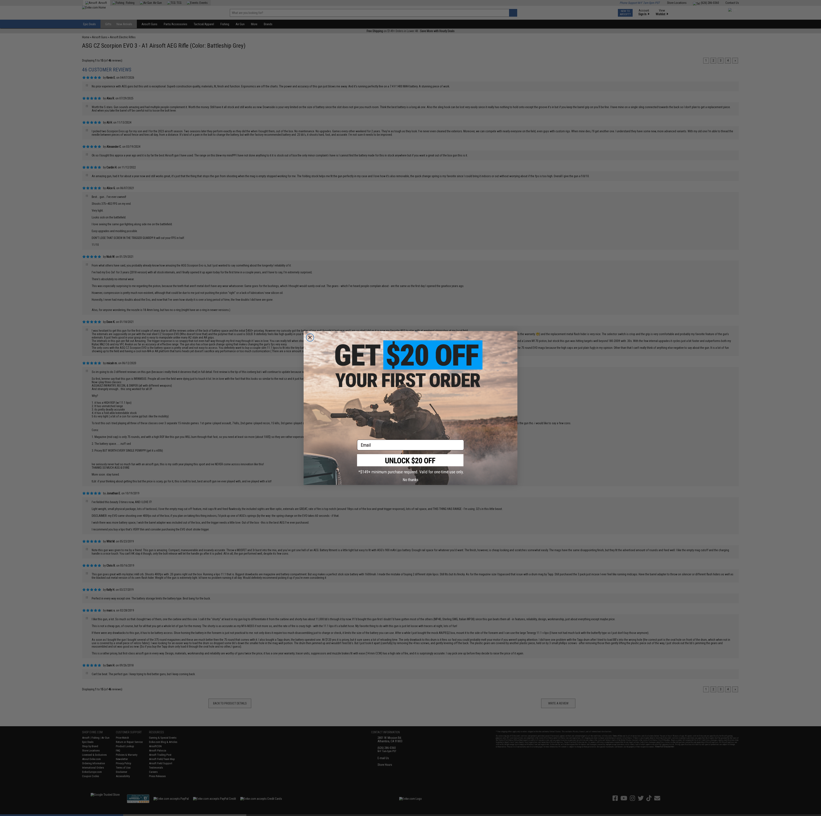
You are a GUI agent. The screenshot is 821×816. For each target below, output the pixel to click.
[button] (410, 464)
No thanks (410, 479)
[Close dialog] (310, 337)
